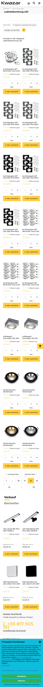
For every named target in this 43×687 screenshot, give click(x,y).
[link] (24, 25)
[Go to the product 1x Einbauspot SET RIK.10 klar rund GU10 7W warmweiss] (12, 57)
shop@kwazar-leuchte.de (14, 631)
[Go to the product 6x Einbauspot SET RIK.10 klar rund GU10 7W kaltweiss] (31, 217)
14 (9, 487)
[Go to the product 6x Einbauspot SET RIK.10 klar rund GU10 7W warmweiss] (31, 270)
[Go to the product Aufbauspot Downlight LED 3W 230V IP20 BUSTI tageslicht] (31, 324)
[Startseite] (11, 3)
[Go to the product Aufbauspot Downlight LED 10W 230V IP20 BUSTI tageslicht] (12, 324)
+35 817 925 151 (18, 625)
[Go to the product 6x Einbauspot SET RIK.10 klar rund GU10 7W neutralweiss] (12, 270)
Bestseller (11, 503)
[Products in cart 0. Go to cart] (28, 3)
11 (24, 481)
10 (19, 481)
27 (34, 487)
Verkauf (10, 497)
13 (37, 481)
